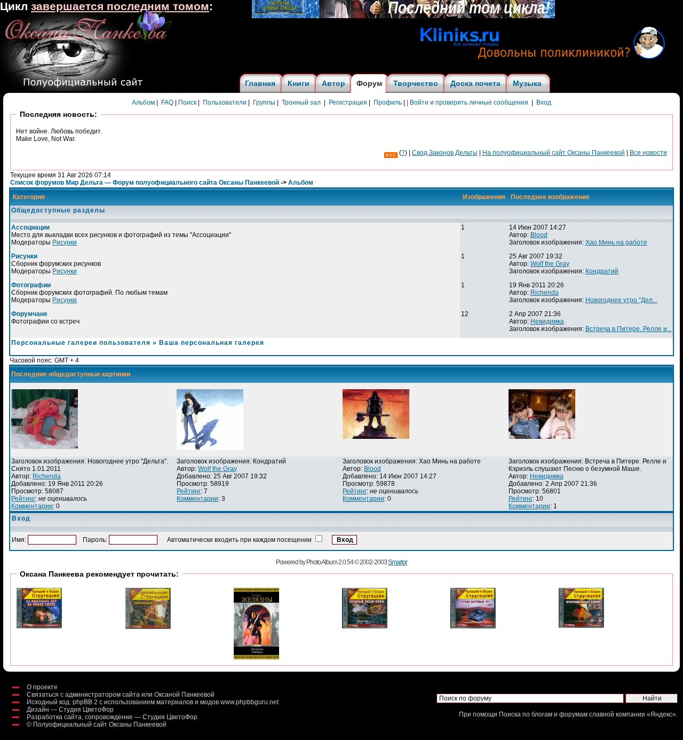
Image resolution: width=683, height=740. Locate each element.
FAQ (167, 102)
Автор (333, 83)
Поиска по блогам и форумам (543, 714)
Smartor (397, 562)
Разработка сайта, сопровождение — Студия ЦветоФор (112, 717)
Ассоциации (30, 227)
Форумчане (29, 314)
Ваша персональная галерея (211, 343)
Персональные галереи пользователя (80, 343)
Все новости (648, 152)
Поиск (187, 102)
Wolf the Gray (549, 263)
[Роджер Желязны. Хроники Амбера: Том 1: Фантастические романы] (256, 657)
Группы (264, 102)
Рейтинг (23, 498)
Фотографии (31, 285)
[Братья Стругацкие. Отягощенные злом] (581, 625)
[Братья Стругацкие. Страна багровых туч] (473, 626)
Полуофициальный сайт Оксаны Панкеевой (99, 724)
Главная (260, 83)
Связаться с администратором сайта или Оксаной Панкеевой (121, 694)
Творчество (415, 83)
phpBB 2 (85, 702)
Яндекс (661, 714)
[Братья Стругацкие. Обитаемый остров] (148, 627)
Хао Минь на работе (616, 242)
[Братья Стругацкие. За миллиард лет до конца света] (39, 626)
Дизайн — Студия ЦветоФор (70, 709)
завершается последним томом (120, 6)
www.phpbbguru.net (249, 702)
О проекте (42, 687)
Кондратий (601, 271)
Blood (538, 235)
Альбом (143, 102)
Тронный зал (301, 102)
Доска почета (475, 83)
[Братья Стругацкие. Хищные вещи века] (364, 626)
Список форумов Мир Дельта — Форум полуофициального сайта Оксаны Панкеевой (144, 182)
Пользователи (225, 102)
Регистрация (348, 102)
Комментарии (32, 506)
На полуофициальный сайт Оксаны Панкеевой (553, 152)
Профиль (388, 102)
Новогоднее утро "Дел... (621, 300)
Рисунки (64, 242)
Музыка (527, 83)
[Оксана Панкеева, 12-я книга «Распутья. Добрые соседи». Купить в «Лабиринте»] (403, 16)
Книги (298, 83)
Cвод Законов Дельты (445, 152)
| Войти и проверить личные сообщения (467, 102)
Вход (543, 102)
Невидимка (547, 321)
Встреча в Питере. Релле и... (628, 329)
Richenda (544, 292)
